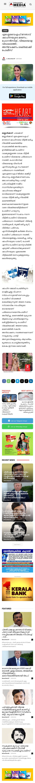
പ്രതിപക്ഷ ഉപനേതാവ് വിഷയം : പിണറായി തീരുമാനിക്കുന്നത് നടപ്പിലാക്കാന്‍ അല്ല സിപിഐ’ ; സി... (17, 633)
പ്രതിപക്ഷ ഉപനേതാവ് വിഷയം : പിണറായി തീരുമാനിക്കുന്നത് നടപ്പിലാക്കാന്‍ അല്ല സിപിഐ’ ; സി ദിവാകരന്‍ (16, 475)
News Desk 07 (11, 58)
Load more (17, 544)
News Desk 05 (7, 539)
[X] (13, 381)
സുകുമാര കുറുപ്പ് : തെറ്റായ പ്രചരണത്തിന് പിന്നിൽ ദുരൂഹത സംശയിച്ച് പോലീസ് (16, 535)
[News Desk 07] (4, 59)
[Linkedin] (31, 381)
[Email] (22, 381)
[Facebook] (4, 381)
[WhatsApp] (8, 381)
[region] (17, 20)
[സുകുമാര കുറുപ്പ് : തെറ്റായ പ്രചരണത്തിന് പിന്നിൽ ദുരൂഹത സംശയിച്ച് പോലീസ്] (17, 531)
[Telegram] (17, 381)
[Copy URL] (26, 381)
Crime (5, 31)
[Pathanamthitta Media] (17, 4)
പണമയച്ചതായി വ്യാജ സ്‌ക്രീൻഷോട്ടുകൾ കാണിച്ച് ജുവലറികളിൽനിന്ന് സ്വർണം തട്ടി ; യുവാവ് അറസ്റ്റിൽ (17, 514)
